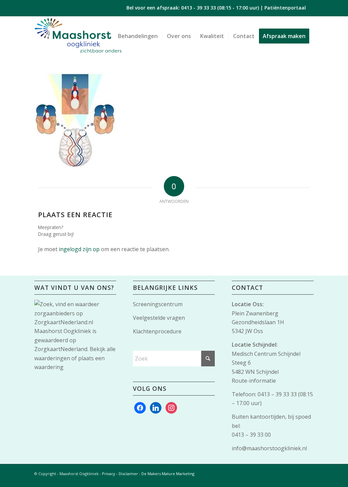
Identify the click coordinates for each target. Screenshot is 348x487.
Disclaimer (128, 473)
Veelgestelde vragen (159, 317)
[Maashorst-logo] (78, 36)
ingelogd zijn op (79, 249)
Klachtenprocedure (157, 331)
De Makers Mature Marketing (167, 473)
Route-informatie (254, 380)
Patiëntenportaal (285, 7)
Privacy (108, 473)
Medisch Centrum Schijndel (266, 354)
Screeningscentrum (157, 304)
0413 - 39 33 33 (198, 7)
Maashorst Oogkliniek (62, 331)
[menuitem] (138, 36)
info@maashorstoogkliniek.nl (269, 448)
